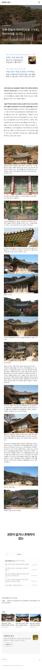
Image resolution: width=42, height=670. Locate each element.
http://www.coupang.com (14, 69)
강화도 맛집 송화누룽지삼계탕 (14, 57)
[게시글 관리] (12, 554)
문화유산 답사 (6, 2)
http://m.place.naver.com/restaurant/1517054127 (19, 54)
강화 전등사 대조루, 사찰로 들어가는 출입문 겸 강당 (16, 569)
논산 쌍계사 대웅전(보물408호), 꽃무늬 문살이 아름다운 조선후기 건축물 (16, 580)
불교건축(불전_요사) (10, 561)
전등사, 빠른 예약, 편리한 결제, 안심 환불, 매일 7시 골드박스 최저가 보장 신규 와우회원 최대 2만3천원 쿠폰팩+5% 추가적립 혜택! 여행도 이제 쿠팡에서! (20, 75)
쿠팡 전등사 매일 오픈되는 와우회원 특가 (20, 72)
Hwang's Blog (6, 666)
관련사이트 (4, 659)
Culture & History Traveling (10, 663)
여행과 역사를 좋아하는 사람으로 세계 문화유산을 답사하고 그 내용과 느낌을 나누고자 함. (17, 639)
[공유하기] (9, 554)
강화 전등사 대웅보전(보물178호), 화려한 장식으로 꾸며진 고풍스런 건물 (17, 574)
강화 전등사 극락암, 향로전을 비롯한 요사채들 (17, 564)
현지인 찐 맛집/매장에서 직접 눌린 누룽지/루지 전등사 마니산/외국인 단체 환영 (15, 61)
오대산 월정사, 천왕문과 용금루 (13, 585)
